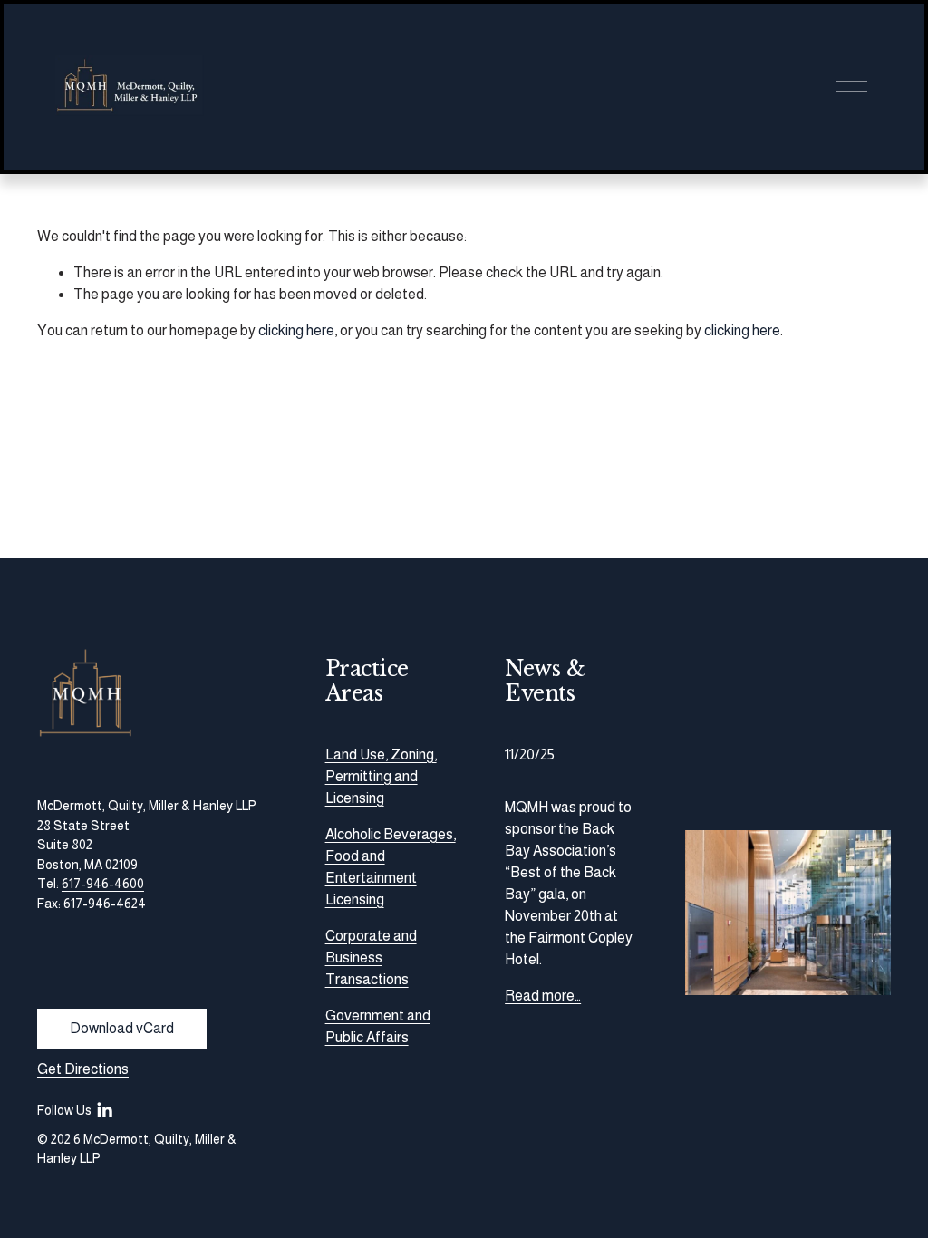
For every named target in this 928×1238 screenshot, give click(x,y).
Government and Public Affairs (377, 1026)
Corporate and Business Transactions (371, 957)
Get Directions (83, 1069)
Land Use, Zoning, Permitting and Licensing (381, 776)
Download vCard (122, 1028)
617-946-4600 (103, 883)
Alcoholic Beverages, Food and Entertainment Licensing (390, 867)
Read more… (543, 995)
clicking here (296, 330)
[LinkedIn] (104, 1110)
